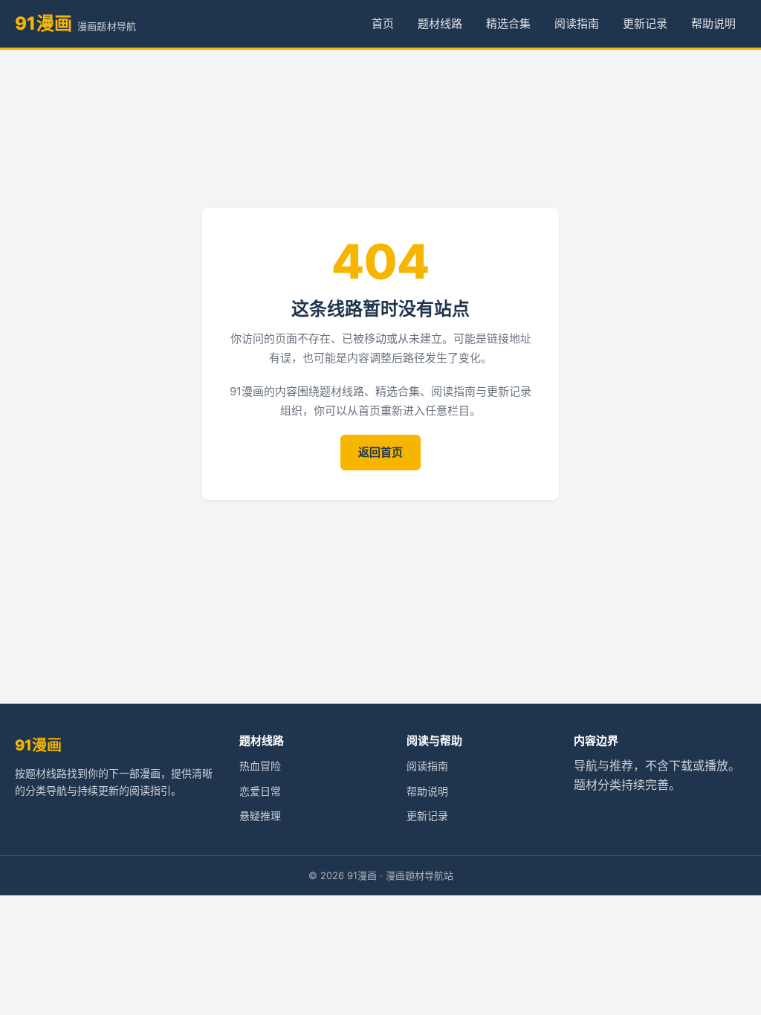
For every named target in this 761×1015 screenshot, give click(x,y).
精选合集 (508, 23)
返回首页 (380, 452)
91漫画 (38, 745)
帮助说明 (713, 23)
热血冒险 (260, 765)
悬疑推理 (260, 815)
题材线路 (440, 23)
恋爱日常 (260, 791)
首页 (383, 23)
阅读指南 (576, 23)
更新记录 (645, 23)
